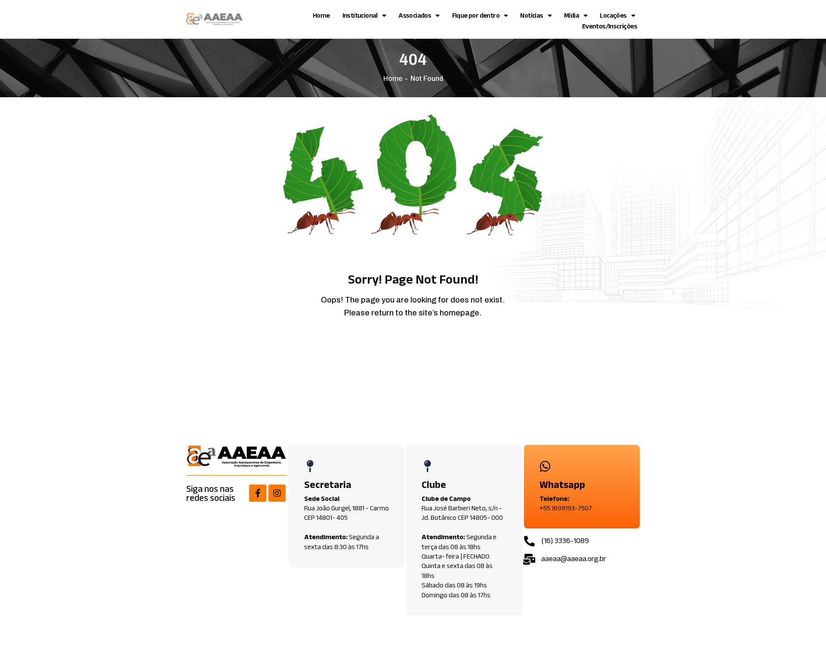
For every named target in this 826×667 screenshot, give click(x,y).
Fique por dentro (475, 15)
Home (321, 15)
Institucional (360, 15)
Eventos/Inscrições (609, 26)
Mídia (571, 15)
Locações (613, 15)
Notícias (531, 15)
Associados (414, 15)
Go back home (419, 344)
